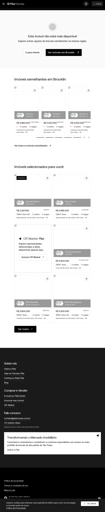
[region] (52, 111)
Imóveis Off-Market (31, 257)
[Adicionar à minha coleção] (35, 90)
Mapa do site (9, 490)
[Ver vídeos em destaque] (86, 3)
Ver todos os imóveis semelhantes (30, 145)
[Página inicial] (15, 4)
